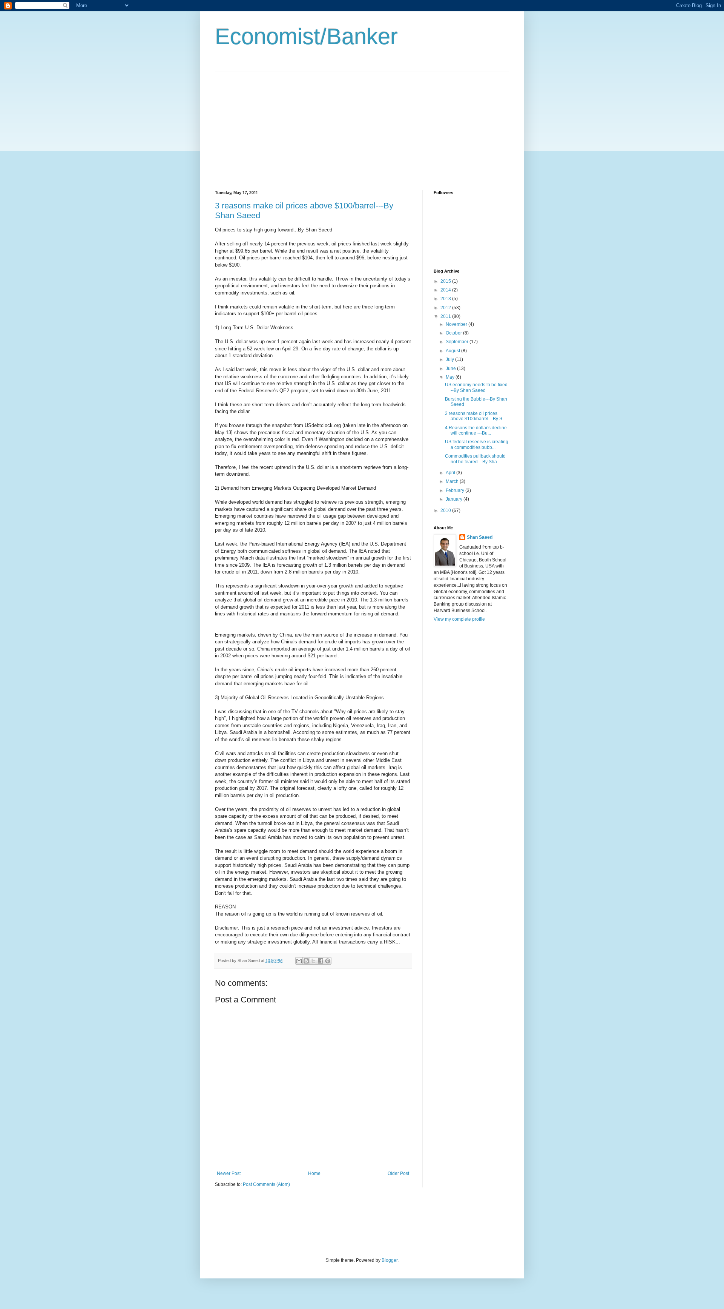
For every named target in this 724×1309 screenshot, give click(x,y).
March (453, 481)
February (455, 490)
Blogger (389, 1260)
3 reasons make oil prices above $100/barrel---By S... (475, 416)
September (457, 341)
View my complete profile (459, 619)
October (454, 333)
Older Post (398, 1173)
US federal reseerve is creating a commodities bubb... (476, 444)
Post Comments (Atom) (266, 1184)
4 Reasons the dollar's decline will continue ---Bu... (476, 430)
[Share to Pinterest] (327, 961)
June (451, 368)
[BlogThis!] (306, 961)
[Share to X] (313, 961)
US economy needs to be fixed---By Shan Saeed (477, 387)
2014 (446, 290)
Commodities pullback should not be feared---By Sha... (475, 458)
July (450, 359)
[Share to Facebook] (320, 961)
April (451, 472)
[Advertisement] (278, 124)
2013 (446, 298)
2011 (446, 316)
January (454, 499)
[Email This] (299, 961)
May (451, 377)
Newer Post (229, 1173)
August (453, 350)
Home (314, 1173)
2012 (446, 307)
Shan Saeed (479, 537)
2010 (446, 510)
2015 (446, 281)
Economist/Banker (306, 36)
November (457, 324)
